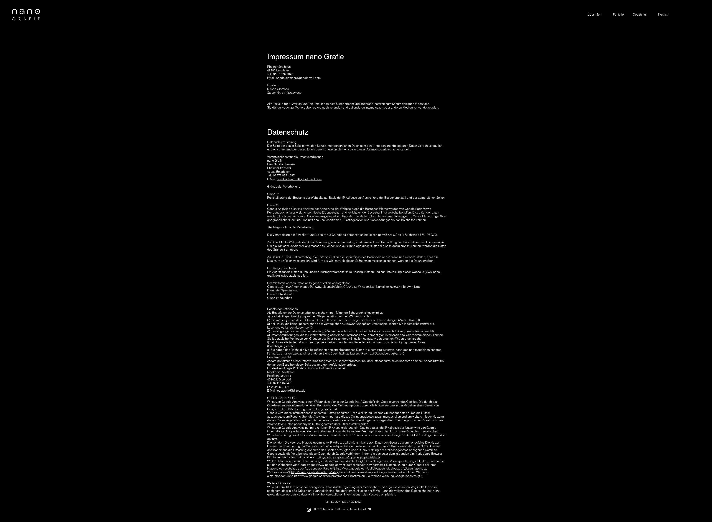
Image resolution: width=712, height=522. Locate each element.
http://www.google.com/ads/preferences (320, 476)
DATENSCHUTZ (351, 501)
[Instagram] (308, 509)
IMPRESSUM (332, 501)
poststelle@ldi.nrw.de (291, 390)
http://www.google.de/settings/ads (314, 472)
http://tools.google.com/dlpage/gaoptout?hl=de (349, 457)
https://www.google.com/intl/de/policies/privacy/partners (346, 465)
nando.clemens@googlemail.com (298, 78)
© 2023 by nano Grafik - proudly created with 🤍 (342, 509)
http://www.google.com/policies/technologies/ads (369, 468)
